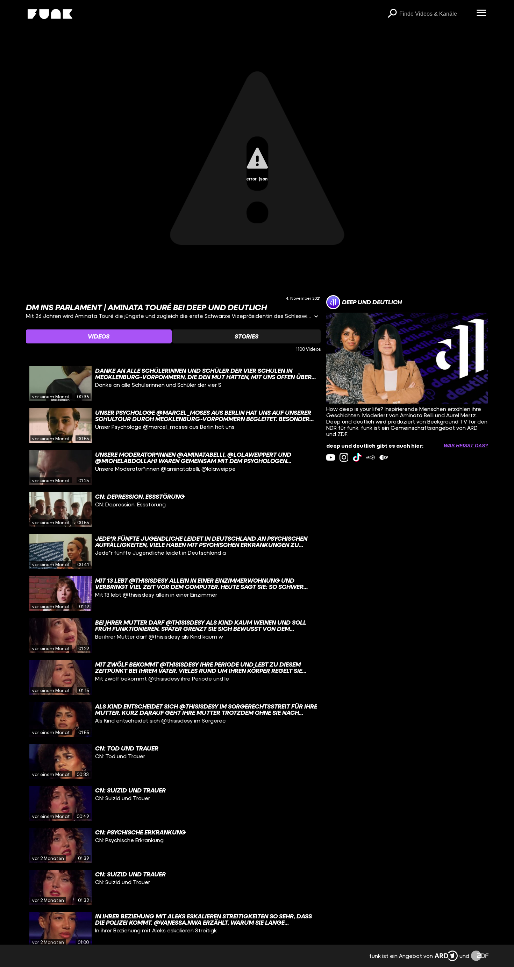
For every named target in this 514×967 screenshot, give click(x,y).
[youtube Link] (330, 457)
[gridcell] (173, 383)
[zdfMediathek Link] (383, 457)
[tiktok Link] (357, 457)
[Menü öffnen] (481, 13)
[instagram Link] (344, 457)
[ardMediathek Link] (370, 457)
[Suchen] (392, 14)
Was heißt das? (466, 445)
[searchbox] (435, 14)
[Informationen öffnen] (316, 317)
